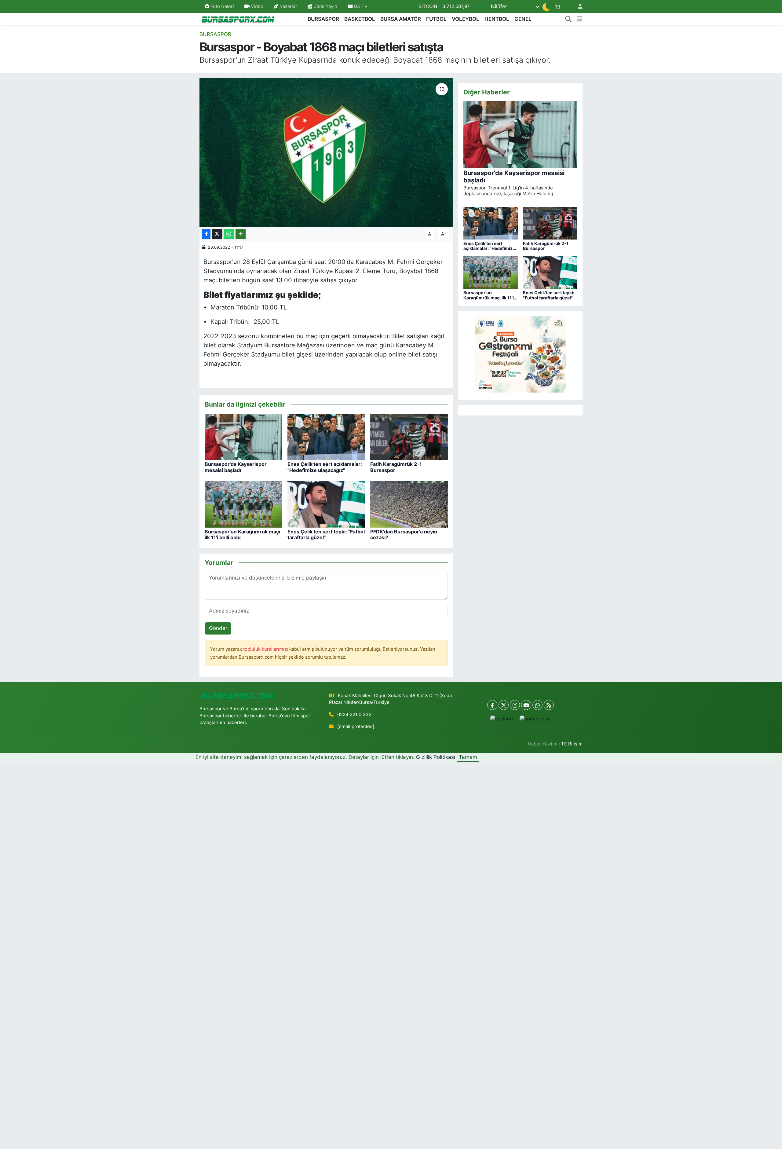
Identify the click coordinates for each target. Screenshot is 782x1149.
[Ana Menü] (580, 19)
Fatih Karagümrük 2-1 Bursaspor (396, 467)
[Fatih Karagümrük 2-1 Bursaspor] (409, 436)
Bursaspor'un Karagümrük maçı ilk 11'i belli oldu (242, 534)
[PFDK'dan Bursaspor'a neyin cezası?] (409, 504)
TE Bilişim (572, 744)
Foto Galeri (222, 6)
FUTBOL (436, 19)
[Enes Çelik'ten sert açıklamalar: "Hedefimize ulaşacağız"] (326, 436)
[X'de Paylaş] (217, 234)
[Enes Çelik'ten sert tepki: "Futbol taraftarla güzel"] (326, 504)
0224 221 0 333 (354, 714)
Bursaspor (215, 34)
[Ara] (568, 19)
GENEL (523, 19)
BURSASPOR (323, 19)
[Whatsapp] (537, 705)
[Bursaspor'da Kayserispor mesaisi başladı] (243, 436)
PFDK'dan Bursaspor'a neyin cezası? (403, 534)
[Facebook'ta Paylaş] (206, 234)
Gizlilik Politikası (435, 757)
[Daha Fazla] (241, 234)
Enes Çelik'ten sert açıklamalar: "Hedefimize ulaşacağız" (324, 467)
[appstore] (502, 718)
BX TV (360, 6)
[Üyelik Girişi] (578, 6)
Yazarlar (288, 6)
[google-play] (535, 718)
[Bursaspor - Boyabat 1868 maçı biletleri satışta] (326, 152)
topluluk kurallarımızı (266, 649)
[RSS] (549, 705)
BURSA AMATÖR (400, 19)
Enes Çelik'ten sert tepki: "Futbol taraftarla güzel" (326, 534)
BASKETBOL (359, 19)
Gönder (218, 628)
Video (257, 6)
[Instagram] (515, 705)
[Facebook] (492, 705)
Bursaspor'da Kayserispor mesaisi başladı (236, 467)
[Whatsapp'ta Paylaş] (229, 234)
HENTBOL (496, 19)
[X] (504, 705)
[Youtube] (526, 705)
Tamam (468, 757)
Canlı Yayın (324, 6)
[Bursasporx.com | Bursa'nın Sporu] (237, 18)
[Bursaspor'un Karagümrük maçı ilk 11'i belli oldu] (243, 504)
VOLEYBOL (465, 19)
